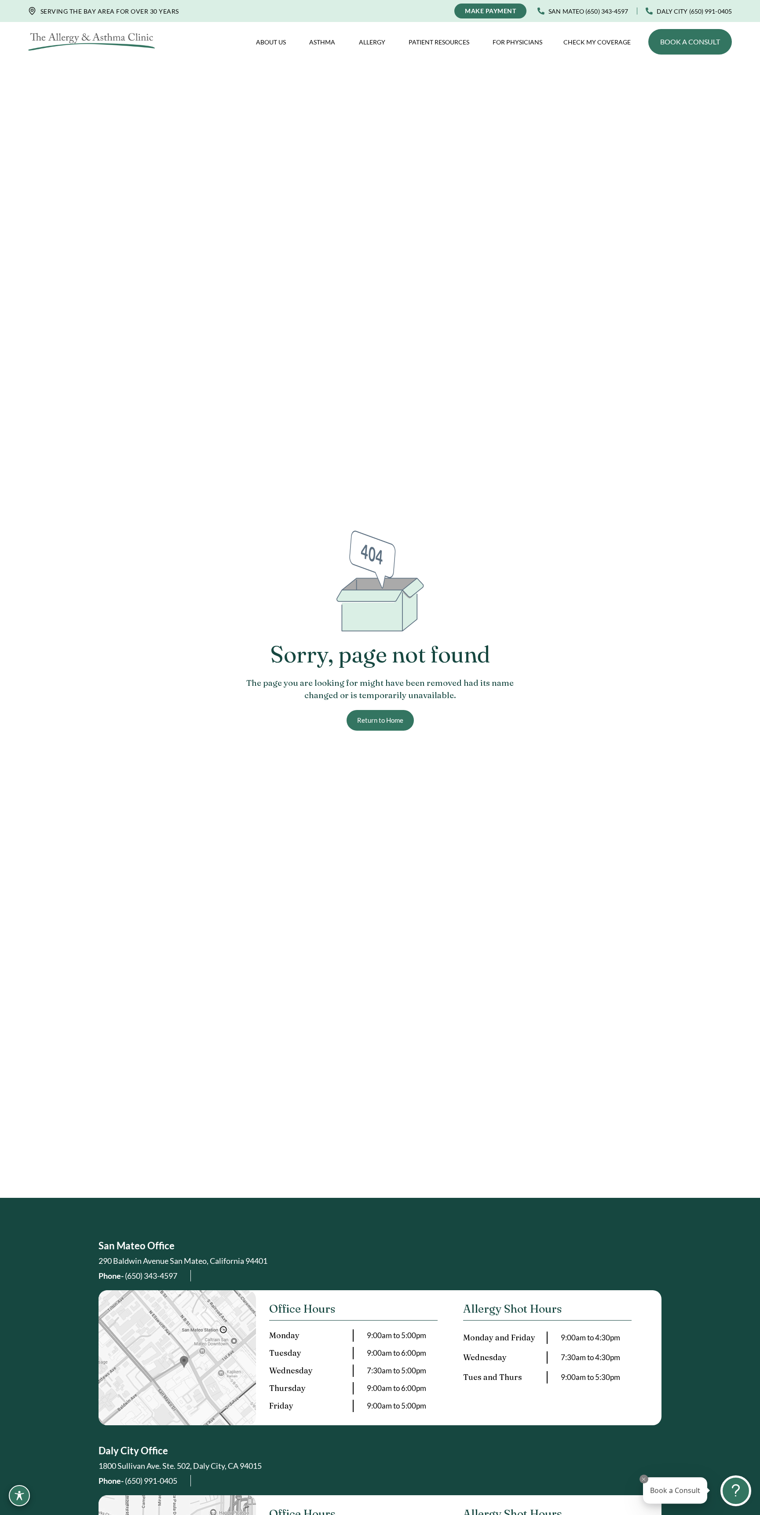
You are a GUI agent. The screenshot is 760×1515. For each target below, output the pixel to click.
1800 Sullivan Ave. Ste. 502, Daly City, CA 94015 (180, 1466)
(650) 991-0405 (138, 1481)
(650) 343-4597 (138, 1276)
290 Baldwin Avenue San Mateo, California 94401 (183, 1261)
